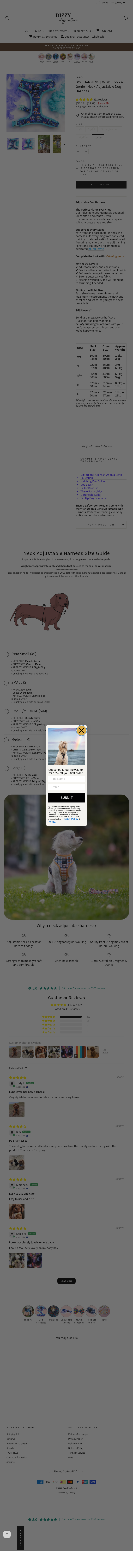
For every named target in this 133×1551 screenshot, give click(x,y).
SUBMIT (66, 797)
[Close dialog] (81, 730)
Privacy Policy (70, 818)
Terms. (52, 821)
